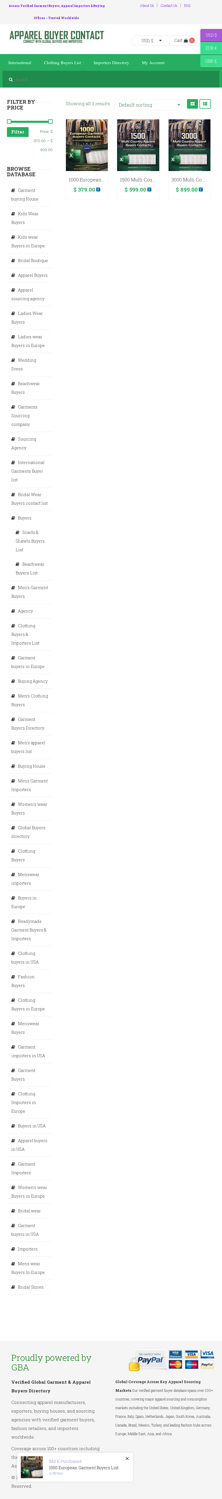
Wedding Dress (23, 364)
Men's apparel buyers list (28, 747)
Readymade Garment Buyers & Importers (29, 930)
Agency (25, 611)
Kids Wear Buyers (24, 218)
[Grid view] (192, 104)
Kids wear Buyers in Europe (28, 241)
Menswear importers (25, 879)
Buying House (31, 766)
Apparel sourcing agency (28, 294)
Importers (28, 1249)
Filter (17, 132)
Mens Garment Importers (29, 785)
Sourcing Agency (23, 443)
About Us (147, 5)
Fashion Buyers (23, 981)
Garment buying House (24, 195)
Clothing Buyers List (62, 62)
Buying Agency (33, 681)
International (19, 62)
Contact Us (169, 5)
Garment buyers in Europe (28, 662)
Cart (178, 40)
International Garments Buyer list (28, 471)
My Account (153, 62)
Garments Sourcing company (24, 415)
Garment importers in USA (28, 1051)
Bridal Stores (31, 1287)
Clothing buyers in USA (25, 958)
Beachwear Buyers (25, 388)
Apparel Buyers (33, 275)
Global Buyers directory (28, 832)
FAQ (187, 5)
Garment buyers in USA (25, 1230)
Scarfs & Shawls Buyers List (30, 541)
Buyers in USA (32, 1126)
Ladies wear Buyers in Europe (28, 341)
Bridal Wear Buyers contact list (29, 499)
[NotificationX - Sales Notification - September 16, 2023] (75, 1467)
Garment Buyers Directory (27, 724)
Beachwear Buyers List (30, 568)
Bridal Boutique (33, 260)
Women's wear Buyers (29, 809)
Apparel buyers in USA (29, 1145)
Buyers (25, 518)
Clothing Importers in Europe (23, 1102)
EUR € (208, 49)
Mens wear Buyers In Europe (28, 1268)
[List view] (205, 104)
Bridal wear (29, 1211)
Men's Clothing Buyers (29, 700)
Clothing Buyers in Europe (28, 1004)
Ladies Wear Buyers (27, 318)
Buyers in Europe (24, 902)
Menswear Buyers (25, 1028)
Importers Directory (111, 62)
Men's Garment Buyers (29, 592)
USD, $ (147, 40)
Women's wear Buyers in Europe (29, 1192)
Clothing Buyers (23, 855)
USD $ (208, 36)
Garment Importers (23, 1168)
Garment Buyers (23, 1075)
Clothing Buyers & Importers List (25, 634)
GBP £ (208, 62)
